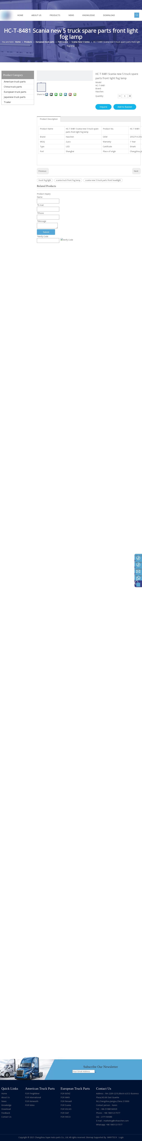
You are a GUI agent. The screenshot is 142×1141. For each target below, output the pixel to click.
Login (121, 1137)
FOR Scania (66, 1105)
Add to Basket (125, 106)
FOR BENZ (65, 1093)
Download (6, 1109)
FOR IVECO (66, 1116)
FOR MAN (65, 1097)
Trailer (7, 102)
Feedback (5, 1113)
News (4, 1101)
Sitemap (89, 1137)
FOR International (33, 1097)
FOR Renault (66, 1101)
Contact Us (6, 1116)
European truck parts (15, 91)
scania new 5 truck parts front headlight (103, 180)
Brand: (98, 88)
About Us (5, 1097)
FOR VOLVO (66, 1109)
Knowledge (6, 1105)
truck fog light (45, 180)
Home (4, 1093)
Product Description (49, 119)
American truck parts (15, 81)
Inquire (103, 106)
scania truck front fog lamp (68, 180)
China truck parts (13, 86)
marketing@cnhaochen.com (116, 1120)
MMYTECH (112, 1137)
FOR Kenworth (31, 1101)
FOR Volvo (30, 1105)
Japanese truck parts (15, 97)
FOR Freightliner (32, 1093)
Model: (98, 82)
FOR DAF (65, 1113)
